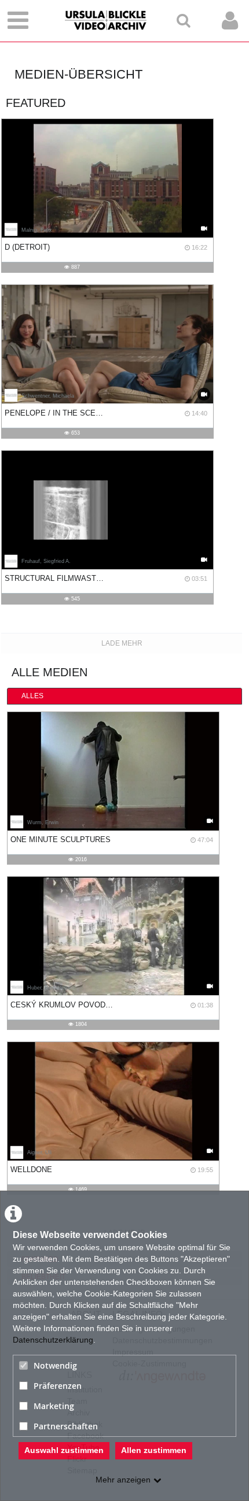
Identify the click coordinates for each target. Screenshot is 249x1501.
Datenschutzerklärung (53, 1339)
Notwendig (55, 1365)
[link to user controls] (229, 20)
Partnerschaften (66, 1426)
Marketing (54, 1405)
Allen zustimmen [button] (153, 1450)
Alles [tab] (32, 696)
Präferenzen (58, 1385)
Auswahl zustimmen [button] (64, 1450)
